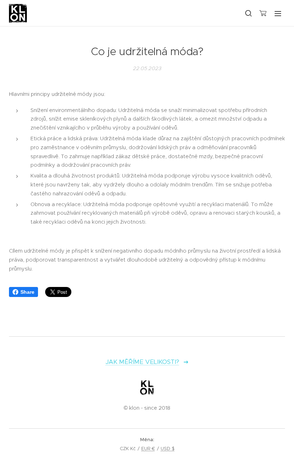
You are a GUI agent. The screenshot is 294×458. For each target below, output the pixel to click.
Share (27, 292)
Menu (278, 13)
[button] (248, 13)
